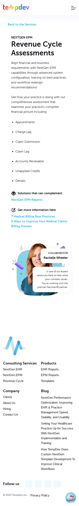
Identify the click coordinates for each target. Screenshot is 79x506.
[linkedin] (57, 483)
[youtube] (38, 483)
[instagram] (47, 483)
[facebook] (28, 483)
